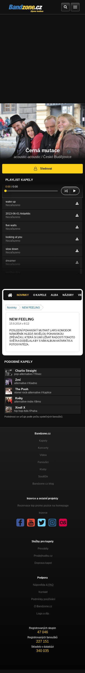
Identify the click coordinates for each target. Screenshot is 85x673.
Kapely (43, 440)
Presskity (43, 548)
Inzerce (43, 512)
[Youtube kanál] (31, 522)
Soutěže (43, 476)
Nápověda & (43, 584)
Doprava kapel (43, 562)
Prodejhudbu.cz (43, 555)
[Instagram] (52, 522)
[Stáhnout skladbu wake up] (77, 203)
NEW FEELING (31, 307)
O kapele (39, 295)
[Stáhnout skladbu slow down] (77, 250)
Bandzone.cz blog (43, 483)
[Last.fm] (63, 522)
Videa (43, 455)
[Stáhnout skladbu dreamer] (77, 262)
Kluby (43, 469)
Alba (54, 295)
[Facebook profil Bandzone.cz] (20, 522)
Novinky (23, 295)
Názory (68, 295)
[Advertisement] (42, 58)
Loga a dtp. (43, 613)
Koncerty (43, 447)
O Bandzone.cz (43, 606)
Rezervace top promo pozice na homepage (43, 505)
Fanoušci (43, 462)
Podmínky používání (43, 599)
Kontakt (43, 592)
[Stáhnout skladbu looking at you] (77, 239)
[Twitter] (42, 522)
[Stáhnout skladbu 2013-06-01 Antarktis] (77, 215)
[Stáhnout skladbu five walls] (77, 227)
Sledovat (46, 168)
